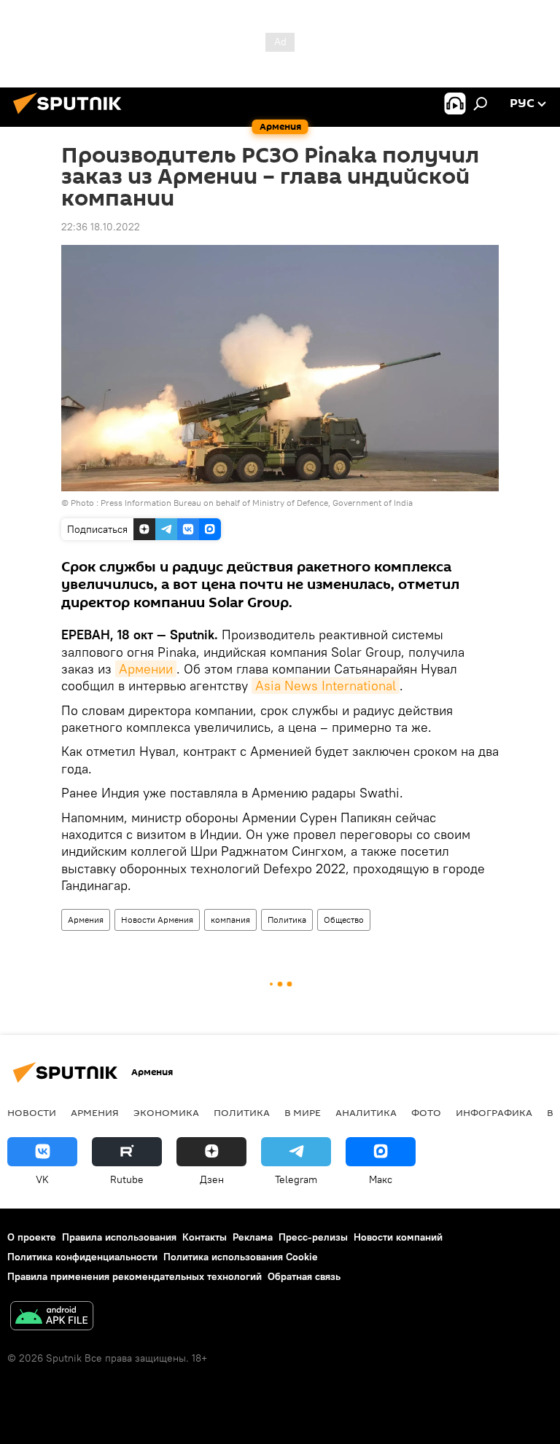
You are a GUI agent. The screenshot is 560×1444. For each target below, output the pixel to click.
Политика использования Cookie (240, 1256)
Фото (426, 1112)
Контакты (204, 1237)
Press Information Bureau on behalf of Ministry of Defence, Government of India (257, 502)
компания (230, 919)
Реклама (253, 1237)
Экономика (166, 1112)
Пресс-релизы (313, 1237)
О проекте (31, 1237)
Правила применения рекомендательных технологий (134, 1276)
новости (31, 1112)
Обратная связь (304, 1276)
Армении (146, 668)
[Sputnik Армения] (71, 115)
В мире (302, 1112)
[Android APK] (51, 1317)
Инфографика (494, 1112)
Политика (287, 919)
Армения (86, 919)
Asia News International (325, 685)
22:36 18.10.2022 (100, 226)
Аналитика (366, 1112)
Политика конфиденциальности (82, 1256)
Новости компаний (398, 1237)
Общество (344, 919)
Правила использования (119, 1237)
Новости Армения (157, 919)
